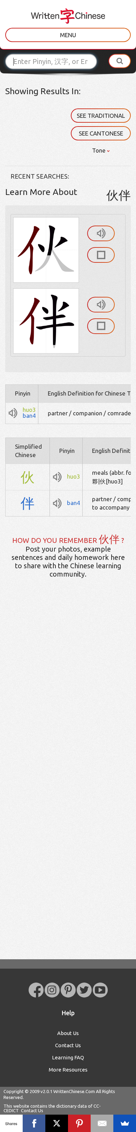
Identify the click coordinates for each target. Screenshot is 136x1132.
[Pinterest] (79, 1123)
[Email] (102, 1123)
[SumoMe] (124, 1123)
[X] (56, 1123)
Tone (99, 150)
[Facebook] (34, 1123)
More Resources (68, 1070)
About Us (68, 1033)
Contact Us (68, 1045)
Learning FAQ (68, 1057)
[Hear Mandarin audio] (101, 233)
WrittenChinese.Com (74, 1091)
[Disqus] (68, 693)
